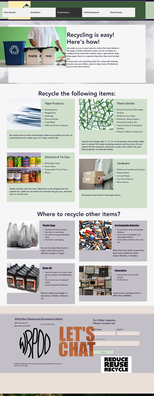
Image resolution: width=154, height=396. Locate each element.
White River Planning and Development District (38, 319)
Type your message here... (99, 339)
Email (119, 329)
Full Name (97, 329)
